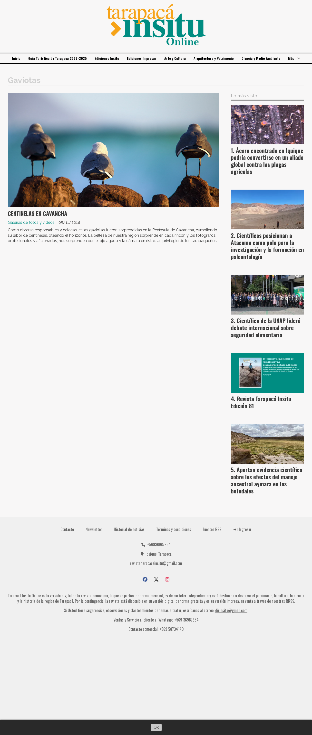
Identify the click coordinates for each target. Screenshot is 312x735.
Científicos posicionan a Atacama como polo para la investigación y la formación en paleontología (267, 246)
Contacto (67, 529)
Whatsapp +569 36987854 (178, 620)
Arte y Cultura (175, 58)
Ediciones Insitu (107, 58)
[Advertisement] (156, 678)
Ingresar (245, 529)
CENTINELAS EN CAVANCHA (37, 213)
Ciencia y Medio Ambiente (261, 58)
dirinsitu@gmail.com (231, 610)
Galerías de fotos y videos (31, 222)
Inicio (16, 58)
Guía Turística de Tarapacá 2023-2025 (57, 58)
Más (291, 58)
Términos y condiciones (173, 529)
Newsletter (94, 529)
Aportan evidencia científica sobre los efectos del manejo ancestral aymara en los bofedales (266, 480)
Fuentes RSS (212, 529)
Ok (156, 727)
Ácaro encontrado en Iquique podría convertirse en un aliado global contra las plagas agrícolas (267, 161)
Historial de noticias (129, 529)
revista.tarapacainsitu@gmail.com (156, 563)
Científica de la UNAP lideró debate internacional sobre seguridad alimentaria (266, 327)
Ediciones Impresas (141, 58)
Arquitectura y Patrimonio (214, 58)
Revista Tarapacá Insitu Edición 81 (261, 402)
